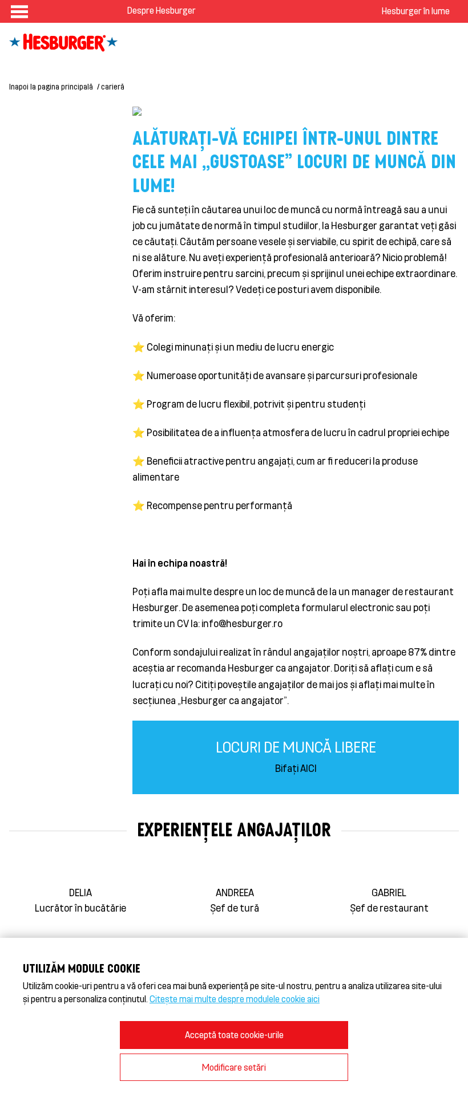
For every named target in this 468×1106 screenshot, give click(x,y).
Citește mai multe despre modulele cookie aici (235, 998)
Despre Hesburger (161, 10)
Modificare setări (234, 1067)
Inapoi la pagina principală (51, 86)
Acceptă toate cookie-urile (234, 1034)
